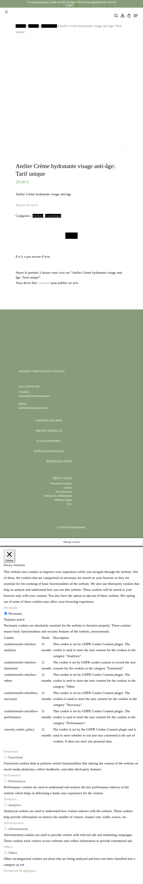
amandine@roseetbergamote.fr (34, 396)
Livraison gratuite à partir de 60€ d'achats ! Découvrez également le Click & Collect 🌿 (71, 4)
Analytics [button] (10, 799)
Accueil (21, 26)
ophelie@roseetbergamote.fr (33, 408)
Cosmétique (49, 26)
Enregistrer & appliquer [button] (20, 870)
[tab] (71, 236)
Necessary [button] (11, 607)
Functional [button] (11, 751)
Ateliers (33, 26)
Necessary (15, 613)
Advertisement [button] (13, 823)
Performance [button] (12, 775)
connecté (44, 283)
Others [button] (8, 847)
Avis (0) (71, 236)
